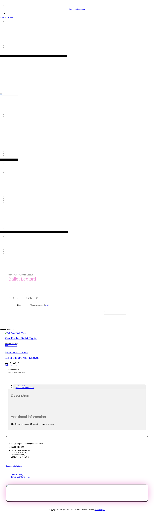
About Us (9, 123)
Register (8, 45)
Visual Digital (100, 510)
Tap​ (11, 32)
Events (12, 129)
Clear (47, 305)
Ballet (12, 34)
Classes (8, 21)
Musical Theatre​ (16, 28)
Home (11, 275)
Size (19, 305)
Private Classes (15, 43)
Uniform (8, 149)
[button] (33, 56)
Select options (11, 346)
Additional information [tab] (25, 388)
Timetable (9, 47)
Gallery (8, 151)
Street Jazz (14, 24)
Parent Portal (10, 153)
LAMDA (13, 37)
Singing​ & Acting (16, 26)
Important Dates (16, 52)
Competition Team (17, 41)
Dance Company (16, 39)
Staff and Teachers (13, 126)
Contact (8, 155)
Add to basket (136, 311)
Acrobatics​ (14, 30)
